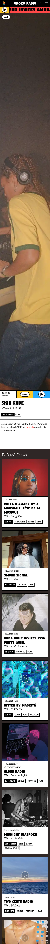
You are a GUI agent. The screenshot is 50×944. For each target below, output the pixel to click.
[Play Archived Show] (41, 394)
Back (6, 17)
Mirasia (30, 427)
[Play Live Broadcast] (4, 9)
